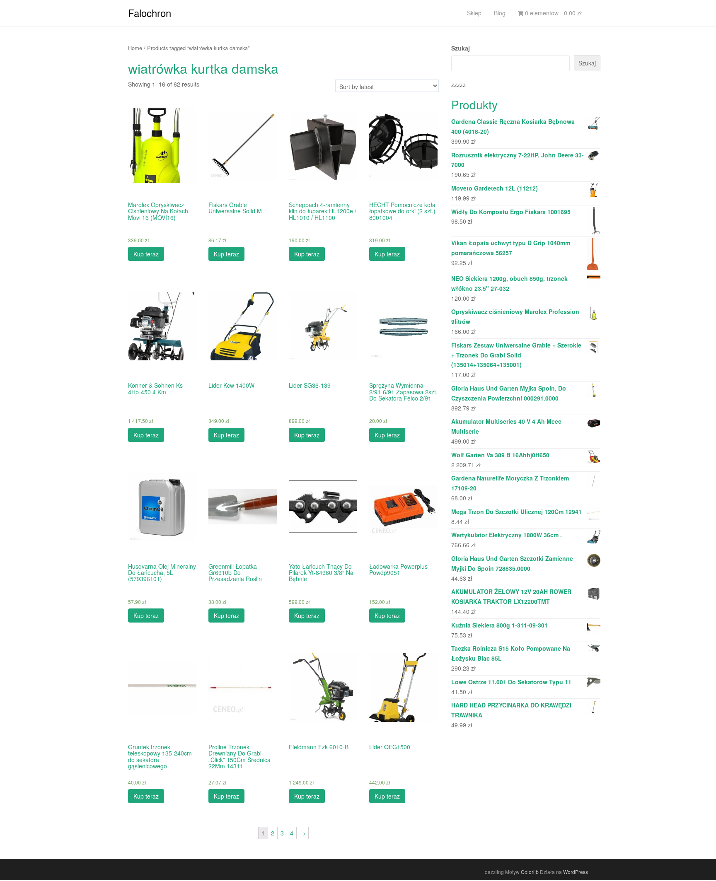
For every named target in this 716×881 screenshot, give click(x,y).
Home (135, 48)
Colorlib (530, 871)
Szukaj (460, 48)
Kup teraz (146, 254)
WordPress (575, 871)
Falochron (149, 12)
